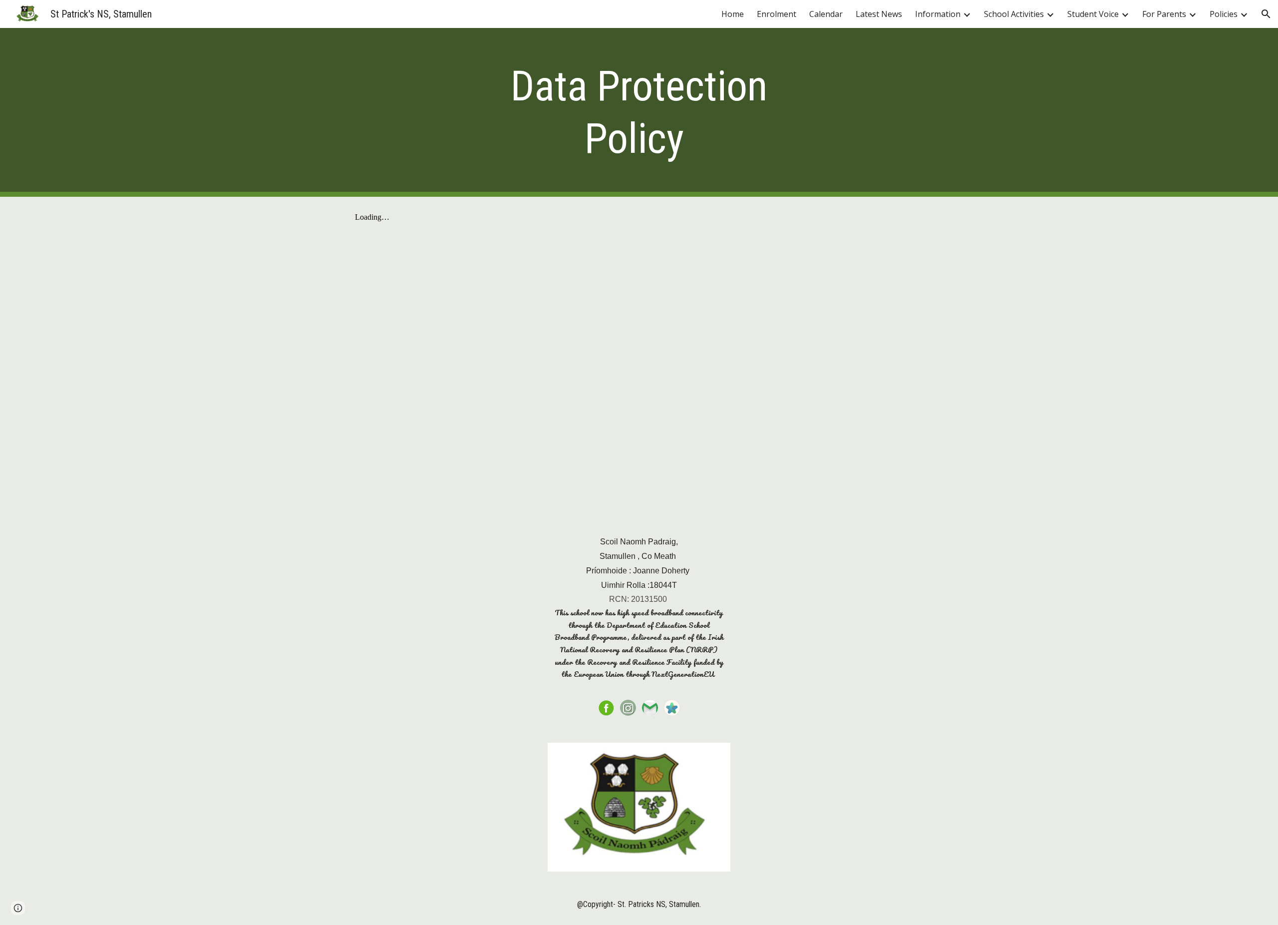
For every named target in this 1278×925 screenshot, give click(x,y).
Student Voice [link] (1093, 13)
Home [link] (732, 13)
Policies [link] (1224, 13)
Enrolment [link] (776, 13)
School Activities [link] (1014, 13)
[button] (1266, 14)
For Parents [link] (1164, 13)
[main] (639, 112)
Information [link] (937, 13)
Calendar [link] (826, 13)
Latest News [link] (879, 13)
